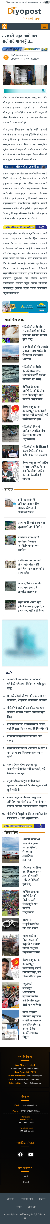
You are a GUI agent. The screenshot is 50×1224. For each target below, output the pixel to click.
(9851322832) (36, 1079)
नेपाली (26, 1176)
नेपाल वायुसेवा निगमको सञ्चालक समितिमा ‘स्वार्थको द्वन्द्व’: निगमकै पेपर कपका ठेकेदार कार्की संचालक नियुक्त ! (27, 802)
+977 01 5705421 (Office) (29, 1111)
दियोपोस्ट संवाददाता (19, 55)
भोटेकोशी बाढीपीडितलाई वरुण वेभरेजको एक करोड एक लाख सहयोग (35, 451)
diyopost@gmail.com (29, 1105)
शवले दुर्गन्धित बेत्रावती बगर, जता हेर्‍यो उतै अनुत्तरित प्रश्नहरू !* (29, 587)
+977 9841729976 (26, 1122)
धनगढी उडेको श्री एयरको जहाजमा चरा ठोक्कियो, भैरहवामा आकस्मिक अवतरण (35, 353)
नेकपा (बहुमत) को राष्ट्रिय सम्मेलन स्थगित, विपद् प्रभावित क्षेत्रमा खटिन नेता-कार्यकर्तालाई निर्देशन (35, 471)
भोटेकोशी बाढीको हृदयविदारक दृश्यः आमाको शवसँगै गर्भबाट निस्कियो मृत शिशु (34, 373)
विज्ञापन (42, 1199)
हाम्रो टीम (32, 1207)
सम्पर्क (19, 1207)
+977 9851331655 (26, 1131)
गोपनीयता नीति (27, 1199)
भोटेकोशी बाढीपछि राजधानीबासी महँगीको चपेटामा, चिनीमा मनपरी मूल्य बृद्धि (34, 333)
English (26, 1182)
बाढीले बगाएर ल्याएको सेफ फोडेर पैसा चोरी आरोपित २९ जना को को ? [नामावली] (31, 566)
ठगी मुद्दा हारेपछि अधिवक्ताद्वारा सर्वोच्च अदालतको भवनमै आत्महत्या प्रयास (28, 506)
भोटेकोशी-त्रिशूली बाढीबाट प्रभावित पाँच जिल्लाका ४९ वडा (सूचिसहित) (33, 433)
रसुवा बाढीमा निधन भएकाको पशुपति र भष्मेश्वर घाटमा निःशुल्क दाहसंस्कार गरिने (27, 753)
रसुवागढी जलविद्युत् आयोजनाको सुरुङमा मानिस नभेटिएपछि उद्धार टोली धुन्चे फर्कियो (27, 785)
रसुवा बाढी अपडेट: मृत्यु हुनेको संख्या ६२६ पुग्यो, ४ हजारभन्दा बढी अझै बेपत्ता (31, 606)
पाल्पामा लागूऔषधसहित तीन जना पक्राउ (24, 738)
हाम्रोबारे (10, 1199)
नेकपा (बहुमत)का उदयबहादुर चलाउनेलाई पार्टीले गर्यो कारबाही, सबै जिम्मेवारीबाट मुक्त (35, 413)
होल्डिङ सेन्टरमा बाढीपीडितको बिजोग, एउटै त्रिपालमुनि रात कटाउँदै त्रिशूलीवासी (33, 393)
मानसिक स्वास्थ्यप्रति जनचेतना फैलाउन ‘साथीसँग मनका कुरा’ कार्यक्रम (29, 543)
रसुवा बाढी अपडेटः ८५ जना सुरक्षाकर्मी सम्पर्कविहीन (31, 524)
